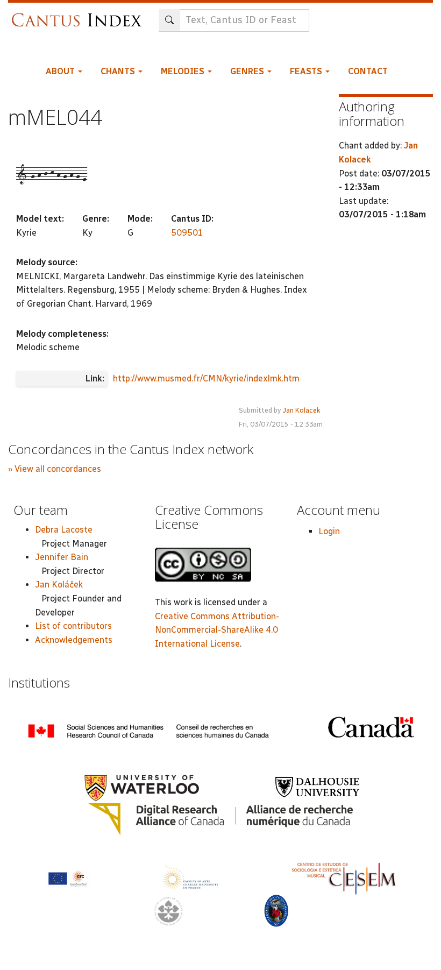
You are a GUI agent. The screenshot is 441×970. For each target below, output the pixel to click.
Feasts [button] (307, 71)
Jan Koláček (59, 584)
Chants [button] (119, 71)
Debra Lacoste (64, 530)
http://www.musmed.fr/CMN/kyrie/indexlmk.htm (206, 378)
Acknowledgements (73, 640)
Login (329, 531)
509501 (187, 233)
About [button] (61, 71)
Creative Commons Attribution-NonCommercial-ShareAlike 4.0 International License (217, 630)
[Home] (79, 15)
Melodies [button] (184, 71)
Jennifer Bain (61, 557)
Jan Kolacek (301, 410)
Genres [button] (248, 71)
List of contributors (73, 626)
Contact (368, 71)
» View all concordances (54, 469)
